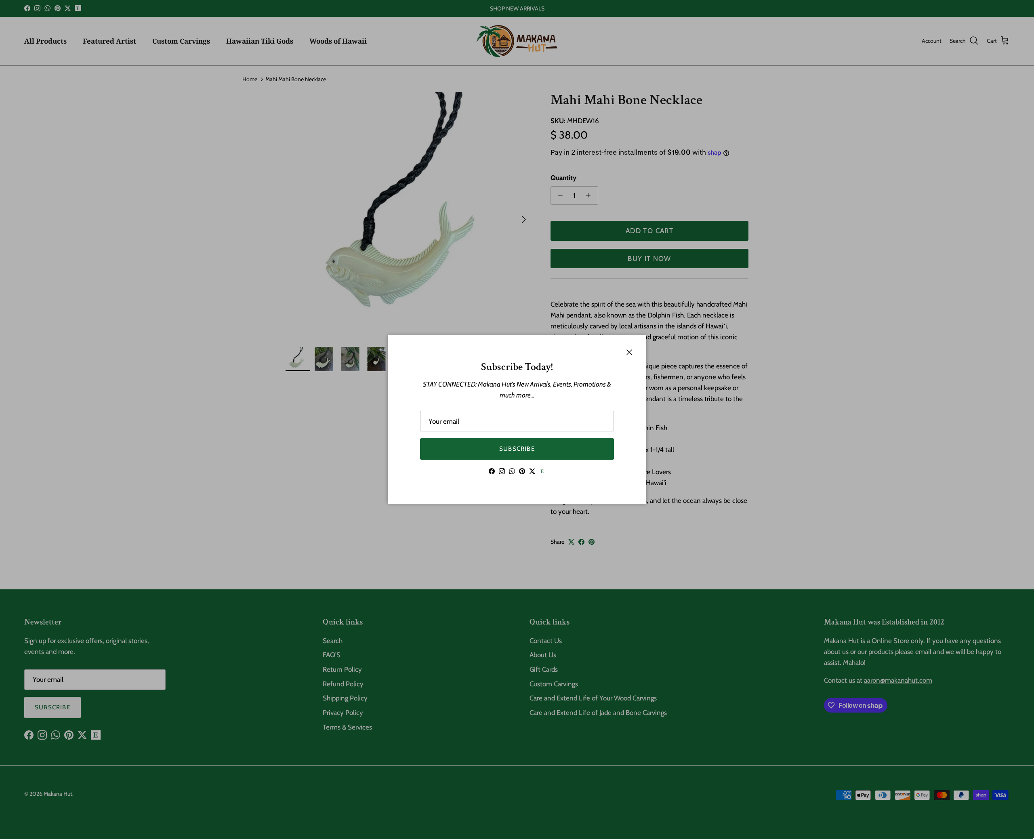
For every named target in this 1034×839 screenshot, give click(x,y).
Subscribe (517, 448)
